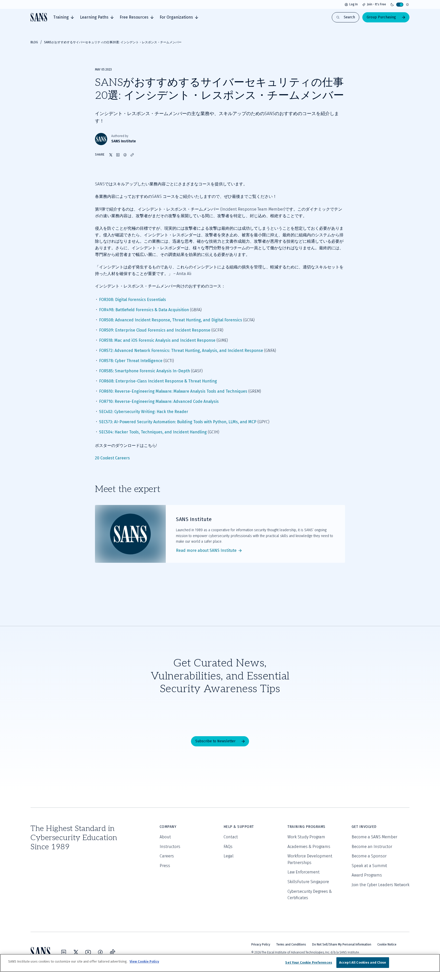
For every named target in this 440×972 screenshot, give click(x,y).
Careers (167, 856)
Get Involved (364, 827)
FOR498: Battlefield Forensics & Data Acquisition (144, 309)
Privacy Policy (260, 944)
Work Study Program (306, 836)
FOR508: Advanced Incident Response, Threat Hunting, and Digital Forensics (170, 320)
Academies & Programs (308, 846)
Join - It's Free (376, 4)
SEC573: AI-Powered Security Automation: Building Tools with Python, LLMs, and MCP (177, 421)
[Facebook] (100, 952)
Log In (353, 4)
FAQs (228, 846)
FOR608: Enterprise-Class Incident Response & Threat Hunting (158, 381)
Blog (34, 42)
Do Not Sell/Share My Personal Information (341, 944)
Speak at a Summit (369, 865)
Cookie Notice (386, 944)
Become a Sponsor (369, 856)
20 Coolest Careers (112, 458)
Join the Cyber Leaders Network (380, 884)
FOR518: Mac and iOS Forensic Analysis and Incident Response (157, 340)
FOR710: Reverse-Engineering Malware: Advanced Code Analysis (159, 401)
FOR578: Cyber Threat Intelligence (130, 360)
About (165, 836)
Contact (231, 836)
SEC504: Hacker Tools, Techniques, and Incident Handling (153, 432)
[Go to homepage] (39, 17)
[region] (220, 963)
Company (168, 827)
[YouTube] (88, 952)
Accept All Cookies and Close (362, 962)
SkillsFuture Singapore (308, 881)
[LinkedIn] (64, 952)
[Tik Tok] (112, 952)
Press (165, 865)
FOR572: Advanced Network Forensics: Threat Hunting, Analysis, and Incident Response (181, 350)
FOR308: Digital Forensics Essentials (132, 299)
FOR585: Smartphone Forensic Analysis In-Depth (144, 370)
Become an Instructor (372, 846)
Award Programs (367, 875)
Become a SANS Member (374, 836)
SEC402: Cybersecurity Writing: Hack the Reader (143, 411)
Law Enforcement (303, 872)
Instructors (170, 846)
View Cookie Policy (144, 961)
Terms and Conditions (291, 944)
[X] (76, 952)
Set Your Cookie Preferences (308, 962)
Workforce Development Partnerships (309, 859)
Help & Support (239, 827)
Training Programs (306, 827)
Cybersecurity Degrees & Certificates (309, 894)
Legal (228, 856)
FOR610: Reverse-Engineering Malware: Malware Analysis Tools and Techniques (173, 391)
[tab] (63, 17)
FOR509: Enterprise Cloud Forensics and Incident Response (154, 330)
